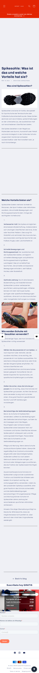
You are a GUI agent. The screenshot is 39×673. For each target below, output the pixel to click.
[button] (4, 6)
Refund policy (17, 668)
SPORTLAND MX (18, 665)
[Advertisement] (19, 42)
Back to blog (21, 579)
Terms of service (15, 671)
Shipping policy (26, 671)
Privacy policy (28, 668)
